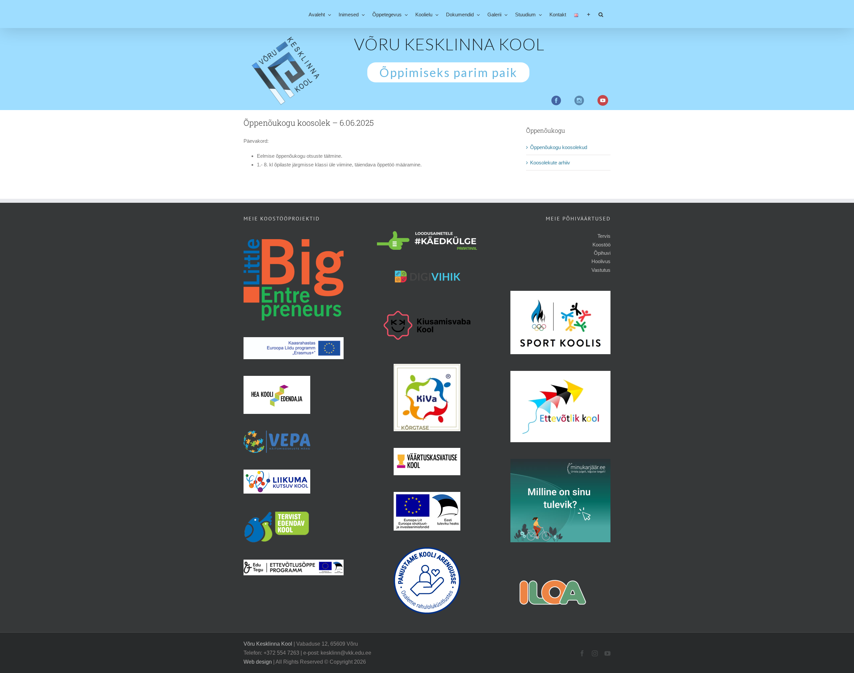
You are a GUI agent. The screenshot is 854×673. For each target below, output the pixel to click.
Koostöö (601, 244)
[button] (600, 14)
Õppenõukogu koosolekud (558, 147)
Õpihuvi (602, 253)
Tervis (603, 236)
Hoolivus (600, 261)
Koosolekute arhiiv (550, 162)
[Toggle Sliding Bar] (588, 14)
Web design (258, 662)
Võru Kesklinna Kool (268, 644)
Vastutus (600, 270)
